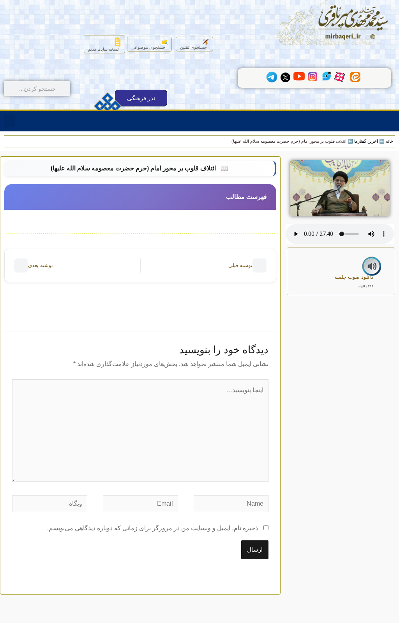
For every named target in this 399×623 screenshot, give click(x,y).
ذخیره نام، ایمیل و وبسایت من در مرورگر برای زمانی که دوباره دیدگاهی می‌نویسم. (152, 528)
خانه (389, 141)
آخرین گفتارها (366, 141)
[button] (9, 121)
